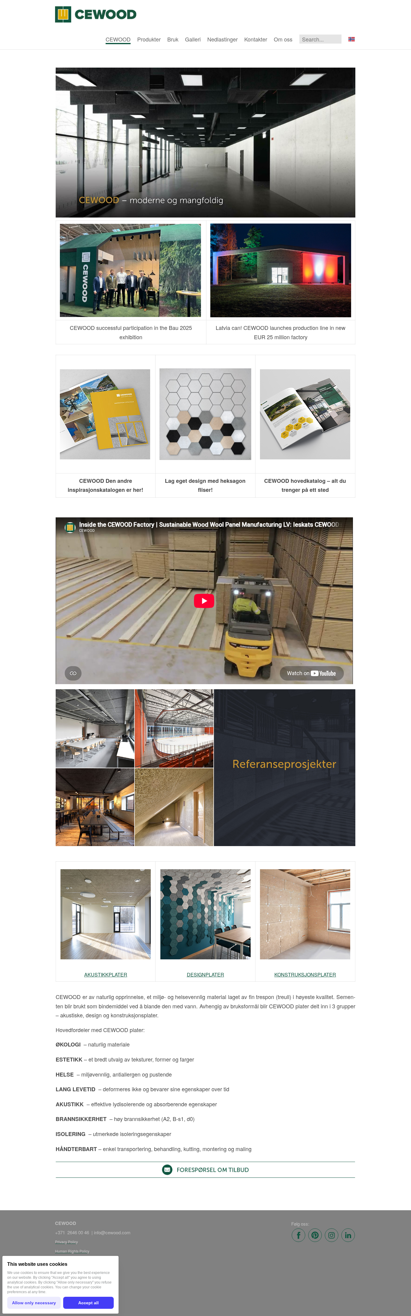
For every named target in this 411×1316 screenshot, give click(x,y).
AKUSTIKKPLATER (105, 974)
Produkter (149, 39)
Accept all (88, 1302)
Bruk (172, 39)
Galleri (193, 39)
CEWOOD (118, 39)
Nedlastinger (222, 39)
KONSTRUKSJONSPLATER (305, 974)
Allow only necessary (34, 1302)
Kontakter (255, 39)
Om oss (283, 39)
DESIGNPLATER (205, 974)
